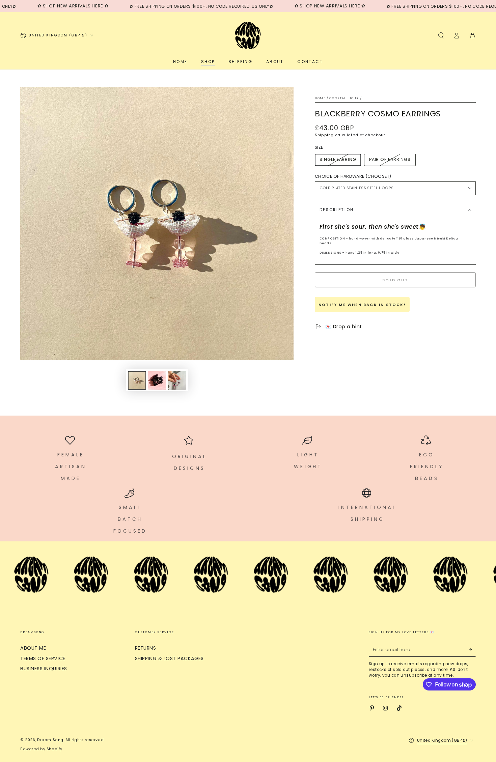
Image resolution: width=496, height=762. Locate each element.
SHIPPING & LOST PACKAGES (169, 658)
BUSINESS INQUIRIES (43, 668)
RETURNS (145, 648)
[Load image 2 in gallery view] (157, 380)
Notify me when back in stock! (362, 304)
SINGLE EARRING (338, 159)
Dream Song (50, 739)
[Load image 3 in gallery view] (177, 380)
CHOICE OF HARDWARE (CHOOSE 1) (353, 176)
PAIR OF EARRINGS (390, 159)
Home (320, 98)
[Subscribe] (472, 649)
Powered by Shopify (41, 749)
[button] (441, 35)
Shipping (324, 135)
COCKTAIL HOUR (344, 98)
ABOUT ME (33, 648)
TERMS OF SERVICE (42, 658)
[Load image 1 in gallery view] (137, 380)
